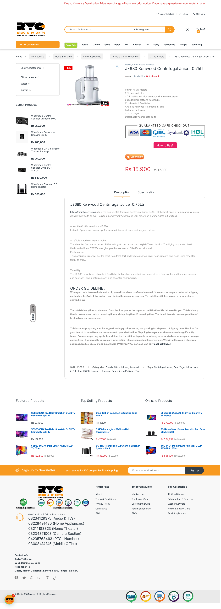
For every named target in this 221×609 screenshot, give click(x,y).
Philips (183, 44)
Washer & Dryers (176, 503)
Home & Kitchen (63, 56)
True (137, 371)
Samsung (197, 44)
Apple (85, 44)
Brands (128, 64)
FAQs (134, 513)
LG (147, 44)
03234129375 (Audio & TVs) (51, 518)
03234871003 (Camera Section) (54, 533)
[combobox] (98, 29)
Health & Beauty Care (179, 508)
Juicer (25, 83)
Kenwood (150, 64)
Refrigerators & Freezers (180, 499)
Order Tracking (167, 14)
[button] (117, 67)
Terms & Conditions (105, 499)
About (98, 494)
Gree (107, 44)
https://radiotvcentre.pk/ (83, 212)
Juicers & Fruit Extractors (125, 56)
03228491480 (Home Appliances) (56, 523)
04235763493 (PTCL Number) (53, 539)
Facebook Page (161, 343)
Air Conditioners (176, 494)
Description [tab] (122, 192)
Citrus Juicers (157, 56)
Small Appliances (92, 56)
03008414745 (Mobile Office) (52, 544)
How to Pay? (165, 145)
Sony (156, 44)
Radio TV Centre (26, 594)
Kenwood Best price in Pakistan (118, 371)
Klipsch (137, 44)
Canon (96, 44)
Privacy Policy (102, 503)
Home (19, 56)
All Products (37, 56)
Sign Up (194, 470)
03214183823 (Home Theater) (53, 528)
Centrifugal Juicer (163, 367)
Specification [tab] (146, 192)
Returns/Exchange (141, 508)
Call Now (200, 14)
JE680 (86, 371)
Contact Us (101, 508)
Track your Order (140, 499)
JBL (127, 44)
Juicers (26, 90)
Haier (117, 44)
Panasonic (169, 44)
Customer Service (141, 503)
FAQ (97, 513)
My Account (138, 494)
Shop (185, 14)
